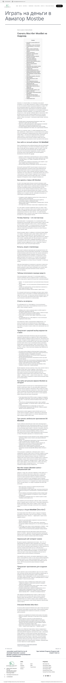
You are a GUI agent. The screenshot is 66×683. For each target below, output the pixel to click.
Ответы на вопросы (31, 52)
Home (21, 663)
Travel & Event (33, 667)
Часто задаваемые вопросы (32, 81)
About (31, 663)
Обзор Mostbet (30, 77)
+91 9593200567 (9, 676)
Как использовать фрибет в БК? (33, 89)
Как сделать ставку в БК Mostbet (33, 44)
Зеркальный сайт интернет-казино (34, 66)
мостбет (32, 153)
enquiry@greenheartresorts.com (12, 674)
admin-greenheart (33, 644)
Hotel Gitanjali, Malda (47, 668)
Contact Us (22, 667)
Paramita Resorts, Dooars (47, 670)
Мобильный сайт (30, 88)
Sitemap (21, 668)
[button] (59, 6)
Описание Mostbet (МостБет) (33, 69)
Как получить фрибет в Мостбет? (33, 76)
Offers (31, 665)
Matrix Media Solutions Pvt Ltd (56, 681)
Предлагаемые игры (31, 98)
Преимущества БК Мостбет (32, 84)
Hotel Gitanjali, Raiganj (47, 667)
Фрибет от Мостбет (31, 90)
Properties (22, 665)
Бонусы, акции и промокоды (32, 48)
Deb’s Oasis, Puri (46, 663)
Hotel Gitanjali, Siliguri (47, 665)
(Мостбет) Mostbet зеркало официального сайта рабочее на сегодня (33, 96)
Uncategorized (26, 645)
